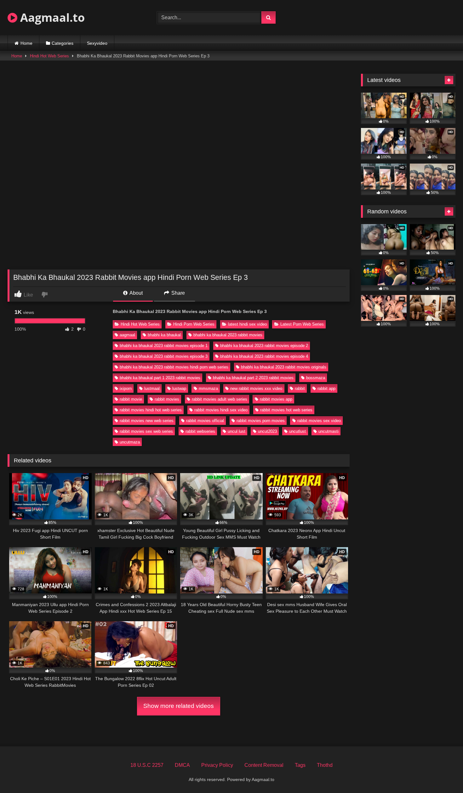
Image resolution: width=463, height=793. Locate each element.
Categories (62, 43)
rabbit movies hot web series (286, 410)
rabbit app (326, 388)
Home (26, 43)
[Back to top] (443, 774)
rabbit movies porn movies (261, 420)
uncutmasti (328, 431)
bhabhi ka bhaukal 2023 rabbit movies (227, 335)
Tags (300, 765)
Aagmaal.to (51, 17)
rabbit (300, 388)
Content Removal (263, 765)
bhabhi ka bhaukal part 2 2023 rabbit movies (253, 377)
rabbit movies (167, 399)
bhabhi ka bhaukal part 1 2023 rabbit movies (160, 377)
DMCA (182, 765)
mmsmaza (208, 388)
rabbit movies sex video (319, 420)
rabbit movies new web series (147, 420)
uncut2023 (267, 431)
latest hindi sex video (247, 324)
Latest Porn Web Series (302, 324)
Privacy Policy (217, 765)
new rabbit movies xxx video (256, 388)
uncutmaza (130, 442)
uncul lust (236, 431)
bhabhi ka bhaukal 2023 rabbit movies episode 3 (164, 356)
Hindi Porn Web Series (193, 324)
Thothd (325, 765)
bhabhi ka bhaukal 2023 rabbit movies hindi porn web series (174, 367)
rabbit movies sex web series (146, 431)
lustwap (179, 388)
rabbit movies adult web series (219, 399)
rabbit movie (131, 399)
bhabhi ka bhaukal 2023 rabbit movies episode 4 (264, 356)
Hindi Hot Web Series (49, 56)
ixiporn (126, 388)
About (136, 293)
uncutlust (297, 431)
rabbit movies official (205, 420)
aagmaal (127, 335)
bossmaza (315, 377)
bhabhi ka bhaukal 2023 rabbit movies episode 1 (164, 345)
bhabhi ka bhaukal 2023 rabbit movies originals (283, 367)
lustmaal (152, 388)
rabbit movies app (276, 399)
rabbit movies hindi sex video (221, 410)
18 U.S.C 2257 (146, 765)
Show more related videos (178, 706)
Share (177, 293)
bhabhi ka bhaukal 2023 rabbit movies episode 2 (264, 345)
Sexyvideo (97, 43)
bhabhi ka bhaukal (164, 335)
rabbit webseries (200, 431)
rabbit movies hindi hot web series (151, 410)
